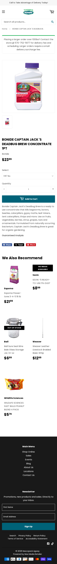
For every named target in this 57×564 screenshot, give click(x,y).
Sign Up (28, 526)
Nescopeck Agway (31, 551)
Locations (29, 471)
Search (13, 535)
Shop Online (28, 451)
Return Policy (39, 535)
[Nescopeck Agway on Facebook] (48, 543)
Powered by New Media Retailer (27, 554)
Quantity (6, 183)
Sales (28, 455)
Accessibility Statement (36, 538)
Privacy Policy (25, 535)
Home (4, 29)
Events (28, 459)
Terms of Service (15, 538)
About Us (28, 467)
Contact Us (28, 475)
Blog (28, 463)
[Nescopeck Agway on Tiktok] (52, 543)
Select (5, 170)
